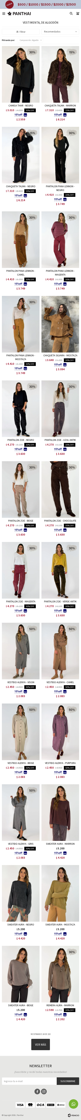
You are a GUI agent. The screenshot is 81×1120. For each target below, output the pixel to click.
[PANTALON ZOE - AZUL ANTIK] (60, 408)
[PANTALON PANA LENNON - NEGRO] (60, 155)
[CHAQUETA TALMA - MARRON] (60, 74)
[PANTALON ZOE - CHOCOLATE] (60, 489)
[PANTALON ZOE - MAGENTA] (21, 570)
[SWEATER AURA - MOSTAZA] (60, 893)
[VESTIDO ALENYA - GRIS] (21, 812)
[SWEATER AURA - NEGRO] (21, 893)
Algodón (29, 40)
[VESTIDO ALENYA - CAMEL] (60, 651)
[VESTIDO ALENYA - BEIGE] (21, 732)
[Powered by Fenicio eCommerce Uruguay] (73, 1115)
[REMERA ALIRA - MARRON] (60, 974)
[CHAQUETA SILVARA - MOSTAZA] (60, 324)
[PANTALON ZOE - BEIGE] (21, 489)
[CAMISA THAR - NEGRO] (21, 74)
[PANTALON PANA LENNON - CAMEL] (21, 239)
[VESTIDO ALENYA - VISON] (21, 651)
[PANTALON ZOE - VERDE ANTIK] (60, 570)
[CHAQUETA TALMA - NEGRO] (21, 155)
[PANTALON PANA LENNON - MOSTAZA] (21, 324)
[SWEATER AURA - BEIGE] (21, 974)
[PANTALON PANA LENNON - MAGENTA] (60, 239)
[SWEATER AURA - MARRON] (60, 812)
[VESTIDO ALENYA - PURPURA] (60, 732)
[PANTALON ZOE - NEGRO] (21, 408)
